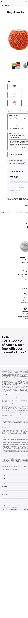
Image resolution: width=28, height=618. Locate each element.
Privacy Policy (4, 509)
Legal (25, 509)
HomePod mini (5, 5)
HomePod (7, 469)
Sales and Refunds (18, 509)
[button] (19, 1)
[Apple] (2, 469)
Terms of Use (11, 509)
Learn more (6, 356)
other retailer (21, 502)
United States (4, 505)
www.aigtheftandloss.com (7, 393)
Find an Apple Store (13, 502)
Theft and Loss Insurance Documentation (17, 383)
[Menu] (26, 1)
